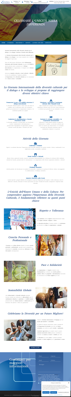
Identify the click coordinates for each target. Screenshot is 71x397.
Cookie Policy (51, 394)
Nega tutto (53, 392)
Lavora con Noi (38, 43)
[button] (68, 382)
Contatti (48, 43)
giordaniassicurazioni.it (8, 395)
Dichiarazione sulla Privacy (58, 394)
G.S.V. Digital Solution (35, 395)
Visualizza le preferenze (63, 392)
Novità (28, 43)
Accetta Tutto (46, 392)
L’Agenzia (10, 43)
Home (3, 43)
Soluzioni (19, 43)
